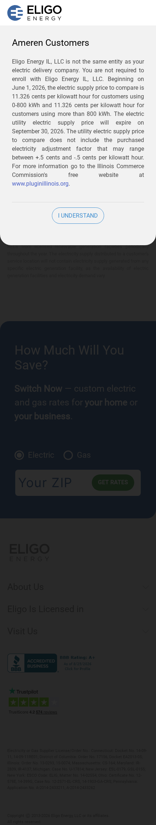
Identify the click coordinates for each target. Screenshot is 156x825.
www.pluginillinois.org (40, 183)
